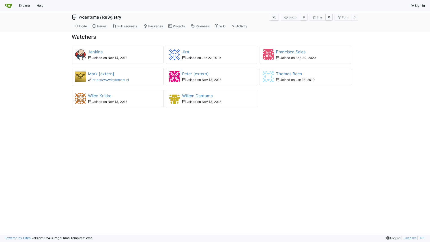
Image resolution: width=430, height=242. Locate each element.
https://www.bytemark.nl (110, 80)
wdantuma (89, 17)
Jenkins (95, 52)
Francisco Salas (290, 52)
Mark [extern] (101, 73)
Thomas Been (289, 73)
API (421, 238)
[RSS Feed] (274, 17)
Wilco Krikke (99, 95)
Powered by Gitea (17, 238)
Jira (185, 52)
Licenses (410, 238)
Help (40, 5)
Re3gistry (111, 17)
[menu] (393, 238)
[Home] (8, 6)
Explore (24, 5)
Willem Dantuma (197, 95)
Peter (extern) (195, 73)
